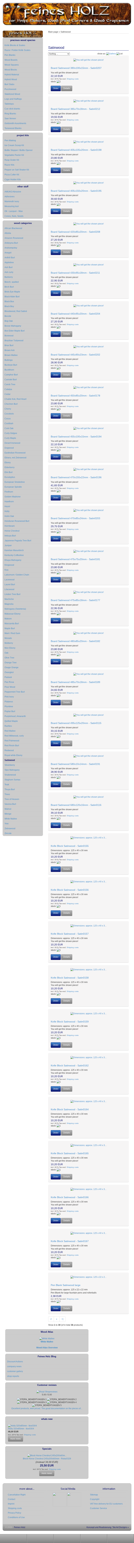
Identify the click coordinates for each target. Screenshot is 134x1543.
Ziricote (8, 833)
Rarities (8, 726)
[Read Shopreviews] (46, 1392)
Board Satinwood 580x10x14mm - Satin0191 (75, 764)
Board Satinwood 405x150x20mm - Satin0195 (76, 190)
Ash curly (9, 272)
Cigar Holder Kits (13, 179)
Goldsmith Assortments (15, 123)
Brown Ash (10, 350)
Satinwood (10, 760)
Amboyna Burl (11, 243)
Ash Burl (9, 267)
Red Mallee (10, 731)
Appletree (9, 262)
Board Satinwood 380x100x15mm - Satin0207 (76, 68)
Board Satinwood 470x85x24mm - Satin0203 (75, 518)
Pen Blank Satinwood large (65, 1285)
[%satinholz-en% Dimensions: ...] (88, 60)
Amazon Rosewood (14, 238)
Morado (8, 638)
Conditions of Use (16, 1517)
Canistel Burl (11, 379)
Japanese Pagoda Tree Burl (18, 540)
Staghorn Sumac (12, 779)
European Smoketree (15, 482)
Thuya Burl (10, 789)
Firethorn (9, 492)
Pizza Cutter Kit (12, 174)
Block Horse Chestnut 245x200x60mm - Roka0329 (47, 1458)
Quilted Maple (11, 721)
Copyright (94, 1499)
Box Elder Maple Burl (15, 331)
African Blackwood (13, 228)
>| (62, 1319)
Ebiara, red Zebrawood (15, 457)
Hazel (7, 506)
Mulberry (9, 643)
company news (14, 1366)
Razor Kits (9, 165)
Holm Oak (9, 516)
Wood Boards (11, 60)
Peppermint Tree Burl (15, 692)
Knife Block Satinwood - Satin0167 (70, 1241)
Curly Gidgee (11, 433)
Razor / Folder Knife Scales (17, 50)
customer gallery (15, 1371)
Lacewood (9, 579)
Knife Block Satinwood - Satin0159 (70, 1021)
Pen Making (10, 140)
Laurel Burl (10, 584)
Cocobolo (9, 414)
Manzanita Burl (12, 623)
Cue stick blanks (12, 109)
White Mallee (11, 819)
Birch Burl (9, 287)
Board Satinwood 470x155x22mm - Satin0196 (76, 477)
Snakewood (10, 775)
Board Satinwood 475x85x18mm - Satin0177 (75, 600)
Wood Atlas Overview (47, 1347)
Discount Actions (15, 1361)
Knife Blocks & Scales (15, 45)
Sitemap (94, 1495)
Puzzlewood (10, 89)
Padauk (8, 677)
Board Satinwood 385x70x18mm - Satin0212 (75, 109)
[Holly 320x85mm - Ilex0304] (22, 1425)
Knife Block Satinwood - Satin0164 (70, 1109)
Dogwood (9, 448)
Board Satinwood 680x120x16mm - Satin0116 (76, 805)
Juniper (8, 545)
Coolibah (9, 423)
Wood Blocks (11, 69)
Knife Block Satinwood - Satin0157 (70, 933)
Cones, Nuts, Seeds (14, 216)
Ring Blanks (10, 113)
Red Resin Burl (12, 745)
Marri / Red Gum (12, 633)
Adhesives (9, 196)
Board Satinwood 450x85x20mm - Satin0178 (75, 395)
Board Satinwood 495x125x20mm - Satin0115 (76, 723)
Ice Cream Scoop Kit (14, 145)
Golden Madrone (13, 496)
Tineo (7, 794)
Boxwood (9, 335)
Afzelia (8, 233)
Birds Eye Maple (12, 292)
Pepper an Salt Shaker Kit (17, 170)
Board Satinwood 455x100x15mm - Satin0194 (76, 436)
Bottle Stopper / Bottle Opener (19, 150)
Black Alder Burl (12, 296)
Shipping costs (72, 79)
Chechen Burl (11, 404)
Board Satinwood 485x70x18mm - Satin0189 (75, 682)
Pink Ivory (9, 697)
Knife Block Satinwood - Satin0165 (70, 1153)
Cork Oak (9, 428)
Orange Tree (11, 662)
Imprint (11, 1504)
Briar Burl (9, 345)
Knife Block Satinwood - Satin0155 (70, 846)
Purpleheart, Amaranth (15, 716)
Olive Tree (9, 657)
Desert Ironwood (12, 443)
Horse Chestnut (12, 531)
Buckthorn (9, 370)
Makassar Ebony (12, 614)
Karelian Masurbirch (14, 550)
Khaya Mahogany (13, 560)
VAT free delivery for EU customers (106, 1504)
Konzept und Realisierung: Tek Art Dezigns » (107, 1527)
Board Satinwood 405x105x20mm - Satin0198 (76, 149)
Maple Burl (10, 628)
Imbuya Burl (10, 535)
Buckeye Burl (11, 365)
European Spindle (13, 487)
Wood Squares (12, 65)
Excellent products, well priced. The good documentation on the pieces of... (47, 1408)
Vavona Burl (10, 804)
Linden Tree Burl (12, 594)
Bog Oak (9, 321)
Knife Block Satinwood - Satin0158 (70, 977)
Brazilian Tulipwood (14, 340)
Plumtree (9, 706)
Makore (8, 618)
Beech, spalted (12, 282)
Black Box (9, 301)
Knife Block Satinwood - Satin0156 (70, 889)
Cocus (8, 418)
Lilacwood (9, 589)
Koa (6, 570)
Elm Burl (9, 472)
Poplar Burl (10, 711)
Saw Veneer (10, 118)
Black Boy (9, 306)
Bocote (8, 316)
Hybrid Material (12, 74)
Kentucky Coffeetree (14, 555)
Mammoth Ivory (12, 201)
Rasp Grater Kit (12, 160)
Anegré (8, 252)
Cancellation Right (16, 1495)
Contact (11, 1499)
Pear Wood (10, 687)
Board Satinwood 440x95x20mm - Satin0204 (75, 313)
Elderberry (9, 467)
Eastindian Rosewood (15, 453)
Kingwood (9, 565)
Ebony (8, 462)
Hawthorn (9, 501)
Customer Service (98, 1508)
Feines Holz (19, 1527)
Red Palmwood (12, 740)
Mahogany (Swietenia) (15, 609)
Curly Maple (10, 438)
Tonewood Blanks (13, 128)
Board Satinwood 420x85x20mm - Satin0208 (75, 231)
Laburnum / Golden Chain (17, 575)
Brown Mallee (11, 355)
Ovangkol (9, 672)
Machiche (9, 599)
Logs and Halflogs (13, 99)
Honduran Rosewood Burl (17, 521)
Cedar (7, 394)
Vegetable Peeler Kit (14, 155)
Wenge (8, 814)
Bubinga (9, 360)
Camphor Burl (11, 374)
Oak (6, 653)
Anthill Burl (10, 257)
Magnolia (9, 604)
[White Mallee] (46, 1338)
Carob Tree (10, 384)
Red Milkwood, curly (14, 736)
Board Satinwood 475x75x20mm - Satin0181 (75, 559)
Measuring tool (12, 206)
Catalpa (8, 389)
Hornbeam (10, 526)
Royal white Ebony (13, 755)
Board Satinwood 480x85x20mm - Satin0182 (75, 641)
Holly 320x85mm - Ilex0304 (21, 1428)
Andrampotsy (11, 248)
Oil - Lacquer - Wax (14, 211)
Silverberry (10, 765)
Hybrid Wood (11, 79)
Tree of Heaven (12, 799)
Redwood (9, 750)
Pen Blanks (10, 55)
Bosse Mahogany (13, 326)
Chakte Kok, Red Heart (15, 399)
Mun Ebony (10, 648)
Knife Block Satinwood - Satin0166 (70, 1197)
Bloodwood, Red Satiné (16, 311)
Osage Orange (11, 667)
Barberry (9, 277)
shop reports (13, 1376)
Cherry (8, 409)
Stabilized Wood (12, 94)
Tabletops (9, 104)
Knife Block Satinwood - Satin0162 (70, 1065)
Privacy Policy (14, 1513)
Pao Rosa (9, 682)
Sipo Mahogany (12, 770)
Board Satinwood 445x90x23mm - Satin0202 (75, 354)
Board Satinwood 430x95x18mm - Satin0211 (75, 272)
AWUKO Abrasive (13, 191)
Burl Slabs (9, 84)
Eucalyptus (10, 477)
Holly (7, 511)
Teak (7, 784)
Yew (7, 823)
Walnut (8, 809)
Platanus (9, 701)
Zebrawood (10, 828)
